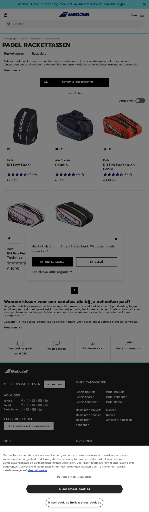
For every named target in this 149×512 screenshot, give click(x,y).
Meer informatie (37, 470)
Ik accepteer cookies (74, 489)
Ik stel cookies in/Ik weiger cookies (74, 502)
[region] (74, 479)
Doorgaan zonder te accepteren (74, 477)
